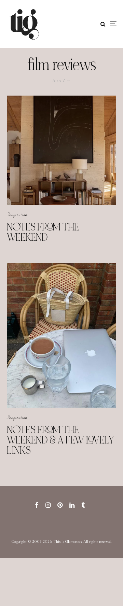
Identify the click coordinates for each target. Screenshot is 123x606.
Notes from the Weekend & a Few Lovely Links (60, 440)
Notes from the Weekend (43, 232)
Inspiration (17, 214)
